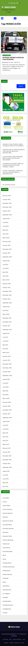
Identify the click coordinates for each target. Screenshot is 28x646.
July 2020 (5, 383)
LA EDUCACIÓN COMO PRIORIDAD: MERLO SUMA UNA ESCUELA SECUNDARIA (13, 158)
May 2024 (5, 230)
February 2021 (7, 356)
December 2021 (7, 318)
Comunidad (6, 498)
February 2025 (7, 195)
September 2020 (7, 375)
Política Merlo (6, 570)
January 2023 (6, 287)
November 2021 (7, 322)
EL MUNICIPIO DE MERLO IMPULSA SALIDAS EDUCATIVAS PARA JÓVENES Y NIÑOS (13, 165)
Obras (4, 559)
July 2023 (5, 264)
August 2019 (6, 421)
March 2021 (6, 352)
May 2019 (5, 433)
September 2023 (7, 257)
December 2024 (7, 203)
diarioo (18, 62)
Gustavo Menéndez (8, 540)
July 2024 (5, 222)
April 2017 (5, 440)
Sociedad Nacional (8, 605)
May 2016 (5, 482)
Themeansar (14, 635)
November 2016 (7, 459)
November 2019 (7, 410)
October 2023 (6, 253)
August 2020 (6, 379)
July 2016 (5, 475)
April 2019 (5, 436)
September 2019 (7, 417)
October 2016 (6, 463)
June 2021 (5, 341)
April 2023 (5, 276)
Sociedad (5, 597)
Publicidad (5, 578)
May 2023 (5, 272)
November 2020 (7, 368)
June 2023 (6, 268)
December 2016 (7, 456)
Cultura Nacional (7, 509)
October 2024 (6, 211)
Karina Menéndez (7, 551)
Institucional (6, 544)
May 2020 (5, 391)
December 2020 (7, 364)
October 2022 (6, 299)
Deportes (5, 517)
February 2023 (7, 283)
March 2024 (6, 237)
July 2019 (5, 425)
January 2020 (6, 406)
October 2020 (6, 371)
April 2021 (5, 348)
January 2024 (6, 245)
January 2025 (6, 199)
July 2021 (5, 337)
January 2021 (6, 360)
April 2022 (5, 310)
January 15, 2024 (9, 62)
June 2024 (6, 226)
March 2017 (6, 444)
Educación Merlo (7, 536)
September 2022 (7, 303)
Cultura (5, 501)
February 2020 (7, 402)
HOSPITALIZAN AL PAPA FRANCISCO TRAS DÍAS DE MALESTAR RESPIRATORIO (13, 151)
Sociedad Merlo (7, 601)
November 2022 (7, 295)
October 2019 (6, 413)
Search (4, 81)
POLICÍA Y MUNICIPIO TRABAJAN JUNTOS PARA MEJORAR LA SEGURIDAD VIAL (13, 172)
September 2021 (7, 329)
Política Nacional (7, 574)
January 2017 (6, 452)
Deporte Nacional (7, 513)
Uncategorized (7, 609)
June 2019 (5, 429)
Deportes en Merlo (8, 521)
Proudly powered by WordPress (8, 633)
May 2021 (5, 345)
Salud (4, 582)
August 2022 (6, 306)
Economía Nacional (8, 528)
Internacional (6, 547)
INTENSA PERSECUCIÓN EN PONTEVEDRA (13, 58)
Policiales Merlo (6, 55)
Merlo (4, 555)
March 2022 (6, 314)
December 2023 (7, 249)
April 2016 (5, 486)
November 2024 (7, 207)
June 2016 (5, 479)
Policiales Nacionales (8, 567)
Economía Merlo (7, 524)
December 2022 (7, 291)
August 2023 (6, 260)
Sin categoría (6, 593)
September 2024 (7, 214)
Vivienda (5, 612)
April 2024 (5, 234)
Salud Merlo (6, 586)
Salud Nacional (7, 589)
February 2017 (7, 448)
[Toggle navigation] (15, 18)
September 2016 (7, 467)
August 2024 (6, 218)
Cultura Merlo (6, 505)
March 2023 (6, 280)
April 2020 (5, 394)
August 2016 (6, 471)
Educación (5, 532)
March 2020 (6, 398)
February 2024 (7, 241)
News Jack (22, 633)
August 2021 (6, 333)
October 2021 (6, 325)
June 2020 (6, 387)
